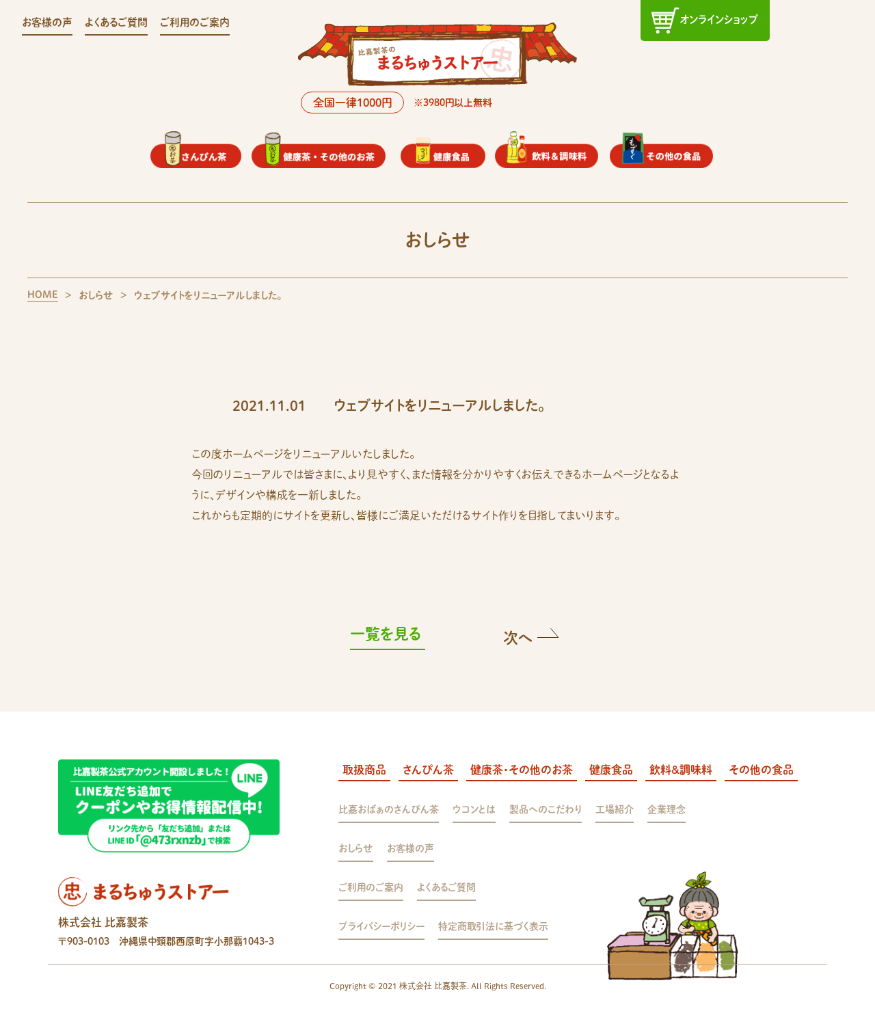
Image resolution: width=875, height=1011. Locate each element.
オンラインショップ (719, 19)
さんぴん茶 (428, 769)
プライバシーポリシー (381, 926)
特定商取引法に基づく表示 (493, 926)
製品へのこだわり (545, 809)
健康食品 (611, 769)
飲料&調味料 (680, 769)
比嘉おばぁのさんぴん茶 (388, 809)
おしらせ (355, 848)
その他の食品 (761, 769)
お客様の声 (47, 22)
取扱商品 (364, 769)
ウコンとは (474, 809)
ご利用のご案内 (195, 22)
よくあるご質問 (116, 22)
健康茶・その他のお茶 (521, 769)
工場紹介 (614, 809)
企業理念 (666, 809)
